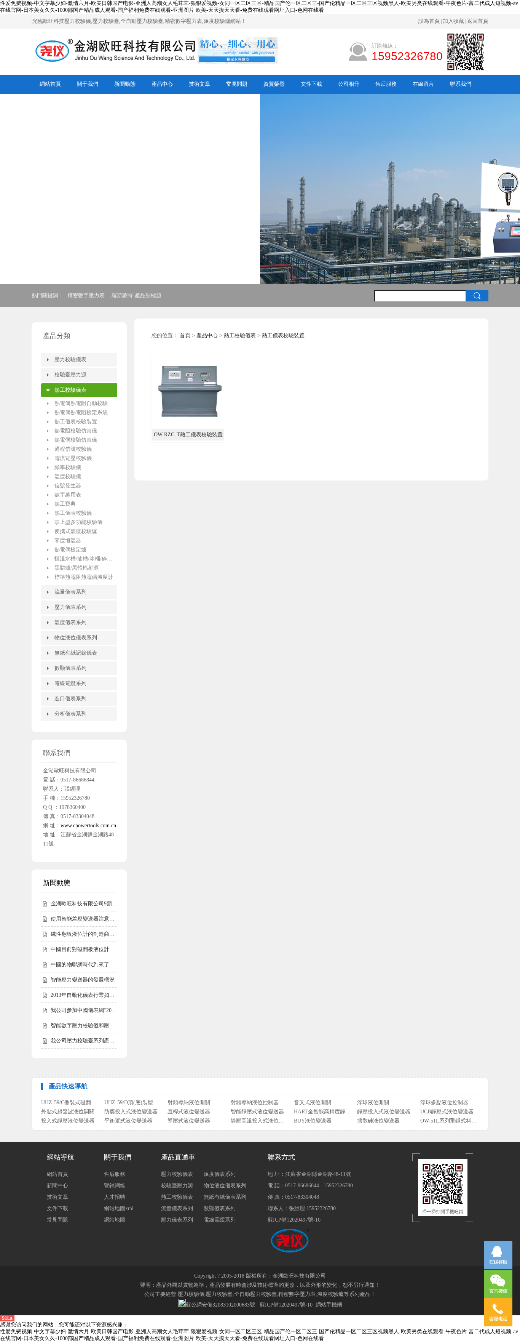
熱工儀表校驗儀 (73, 513)
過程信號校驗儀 (73, 449)
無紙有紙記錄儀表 (75, 653)
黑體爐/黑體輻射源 (76, 568)
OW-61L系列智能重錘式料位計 (70, 1121)
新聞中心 (57, 1185)
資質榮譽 (274, 84)
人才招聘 (114, 1197)
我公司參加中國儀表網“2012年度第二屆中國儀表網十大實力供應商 (84, 1010)
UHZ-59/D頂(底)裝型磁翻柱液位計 (322, 1121)
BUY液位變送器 (313, 1112)
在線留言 (423, 84)
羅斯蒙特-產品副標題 (137, 295)
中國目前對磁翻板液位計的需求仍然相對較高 (84, 949)
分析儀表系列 (70, 714)
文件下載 (311, 84)
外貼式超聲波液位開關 (67, 1102)
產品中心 (162, 84)
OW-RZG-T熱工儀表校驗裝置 (188, 434)
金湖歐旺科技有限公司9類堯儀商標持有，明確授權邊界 (84, 903)
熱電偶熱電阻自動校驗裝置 (85, 403)
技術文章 (199, 84)
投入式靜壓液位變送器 (67, 1112)
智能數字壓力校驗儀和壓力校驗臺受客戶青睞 (84, 1025)
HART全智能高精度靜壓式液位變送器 (322, 1102)
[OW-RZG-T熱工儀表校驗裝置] (188, 391)
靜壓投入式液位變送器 (383, 1102)
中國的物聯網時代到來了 (80, 964)
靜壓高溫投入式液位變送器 (259, 1112)
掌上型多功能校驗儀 (78, 522)
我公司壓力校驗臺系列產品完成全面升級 (84, 1041)
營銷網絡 (114, 1185)
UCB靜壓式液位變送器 (447, 1102)
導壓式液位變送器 (188, 1112)
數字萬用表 (67, 495)
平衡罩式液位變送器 (128, 1112)
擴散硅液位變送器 (378, 1112)
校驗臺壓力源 (70, 375)
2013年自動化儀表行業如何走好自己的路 (84, 995)
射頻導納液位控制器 (444, 1121)
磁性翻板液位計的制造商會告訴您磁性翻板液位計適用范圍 (84, 934)
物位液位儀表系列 (75, 638)
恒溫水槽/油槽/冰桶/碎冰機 (85, 559)
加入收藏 (453, 21)
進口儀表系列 (70, 698)
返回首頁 (477, 21)
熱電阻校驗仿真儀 (75, 431)
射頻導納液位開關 (378, 1121)
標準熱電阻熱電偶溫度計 (83, 577)
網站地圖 (114, 1220)
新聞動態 (125, 84)
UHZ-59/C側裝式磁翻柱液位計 (259, 1121)
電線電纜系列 (70, 683)
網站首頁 (50, 84)
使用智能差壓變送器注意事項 (84, 919)
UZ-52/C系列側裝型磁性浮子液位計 (133, 1121)
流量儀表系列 (70, 592)
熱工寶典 (65, 504)
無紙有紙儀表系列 (225, 1197)
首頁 (185, 335)
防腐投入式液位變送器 (131, 1102)
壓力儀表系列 (70, 607)
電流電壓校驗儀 (73, 458)
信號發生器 (67, 485)
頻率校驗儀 (67, 467)
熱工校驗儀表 (70, 390)
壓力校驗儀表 (70, 359)
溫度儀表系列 (70, 622)
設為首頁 (429, 21)
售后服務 (386, 84)
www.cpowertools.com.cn (88, 825)
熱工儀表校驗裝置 (75, 421)
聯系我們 (460, 84)
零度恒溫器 (67, 540)
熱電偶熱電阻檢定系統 (81, 412)
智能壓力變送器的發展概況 (83, 980)
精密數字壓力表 (86, 295)
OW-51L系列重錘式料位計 (449, 1112)
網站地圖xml (119, 1208)
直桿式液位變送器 (188, 1102)
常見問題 (236, 84)
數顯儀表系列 (70, 668)
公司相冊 (348, 84)
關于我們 (87, 84)
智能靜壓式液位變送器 (257, 1102)
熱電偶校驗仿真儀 (75, 440)
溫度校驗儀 (67, 476)
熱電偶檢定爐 (70, 549)
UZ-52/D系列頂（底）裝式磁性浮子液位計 (196, 1121)
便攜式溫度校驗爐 (75, 531)
